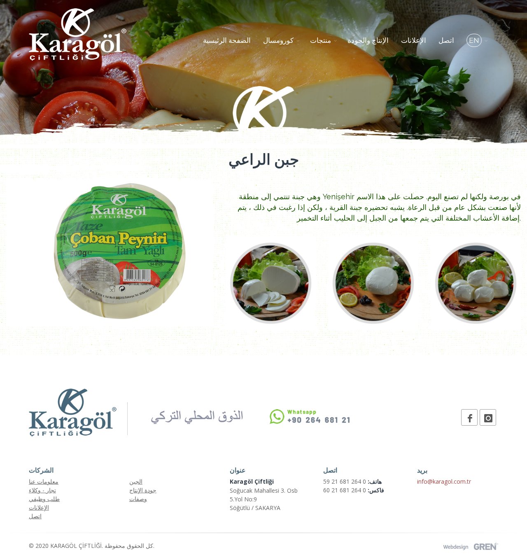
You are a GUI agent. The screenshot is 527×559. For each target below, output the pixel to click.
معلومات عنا (43, 481)
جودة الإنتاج (142, 490)
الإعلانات (413, 40)
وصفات (138, 499)
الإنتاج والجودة (368, 40)
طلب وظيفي (44, 499)
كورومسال (278, 40)
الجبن (135, 481)
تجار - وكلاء (42, 490)
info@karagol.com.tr (444, 481)
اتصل (446, 40)
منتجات (320, 40)
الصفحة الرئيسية (227, 40)
